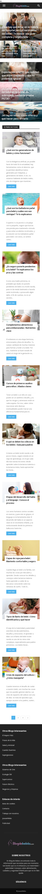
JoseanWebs (7, 818)
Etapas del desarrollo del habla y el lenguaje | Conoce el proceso (20, 500)
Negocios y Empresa (10, 789)
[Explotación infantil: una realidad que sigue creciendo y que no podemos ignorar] (21, 75)
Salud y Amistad (8, 745)
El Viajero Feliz (7, 735)
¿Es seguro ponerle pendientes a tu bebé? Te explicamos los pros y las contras (20, 269)
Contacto (5, 808)
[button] (4, 5)
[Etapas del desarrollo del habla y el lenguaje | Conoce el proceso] (21, 492)
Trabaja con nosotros (10, 813)
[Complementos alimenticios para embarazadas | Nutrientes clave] (21, 320)
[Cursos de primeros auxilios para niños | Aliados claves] (21, 375)
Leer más (11, 186)
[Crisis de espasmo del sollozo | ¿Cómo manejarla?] (21, 667)
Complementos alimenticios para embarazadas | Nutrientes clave (21, 328)
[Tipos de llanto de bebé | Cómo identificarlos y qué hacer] (21, 608)
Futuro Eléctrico (8, 784)
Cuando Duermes (9, 750)
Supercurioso (7, 779)
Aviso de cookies (8, 803)
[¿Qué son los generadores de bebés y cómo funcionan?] (21, 142)
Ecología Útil (7, 774)
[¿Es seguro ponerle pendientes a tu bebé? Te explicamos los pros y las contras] (21, 261)
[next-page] (28, 718)
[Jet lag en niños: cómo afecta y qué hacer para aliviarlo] (21, 115)
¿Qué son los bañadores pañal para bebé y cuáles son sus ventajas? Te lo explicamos (20, 211)
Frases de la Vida (8, 740)
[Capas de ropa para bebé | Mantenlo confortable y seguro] (21, 550)
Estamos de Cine (8, 769)
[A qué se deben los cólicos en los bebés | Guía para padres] (21, 434)
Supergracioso (7, 755)
